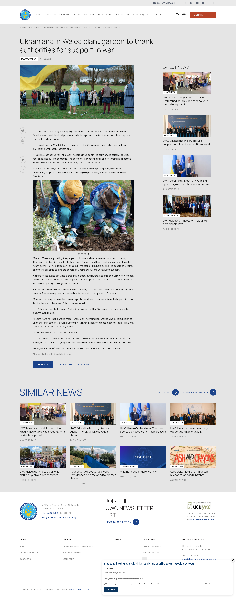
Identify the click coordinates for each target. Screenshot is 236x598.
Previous (36, 215)
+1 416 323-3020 (50, 513)
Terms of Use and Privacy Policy (150, 584)
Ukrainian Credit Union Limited (202, 519)
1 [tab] (79, 254)
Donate (198, 15)
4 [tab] (88, 254)
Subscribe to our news (74, 364)
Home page (25, 27)
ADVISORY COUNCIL (72, 552)
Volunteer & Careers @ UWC (133, 14)
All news (63, 14)
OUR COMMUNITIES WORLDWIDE (78, 546)
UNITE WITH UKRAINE (151, 546)
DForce (73, 589)
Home (38, 14)
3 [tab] (85, 254)
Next (131, 215)
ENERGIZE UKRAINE (151, 552)
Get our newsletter (31, 552)
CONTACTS (25, 559)
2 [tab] (82, 254)
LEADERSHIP (68, 559)
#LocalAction (28, 58)
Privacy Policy (83, 589)
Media (158, 14)
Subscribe (111, 589)
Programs (104, 14)
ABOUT (50, 14)
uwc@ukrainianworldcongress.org (59, 517)
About (23, 546)
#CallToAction (84, 14)
